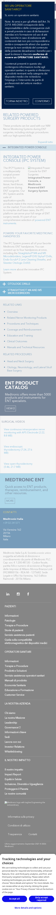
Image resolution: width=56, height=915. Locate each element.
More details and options (28, 907)
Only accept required (41, 899)
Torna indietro (17, 101)
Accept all (14, 898)
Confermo (42, 101)
